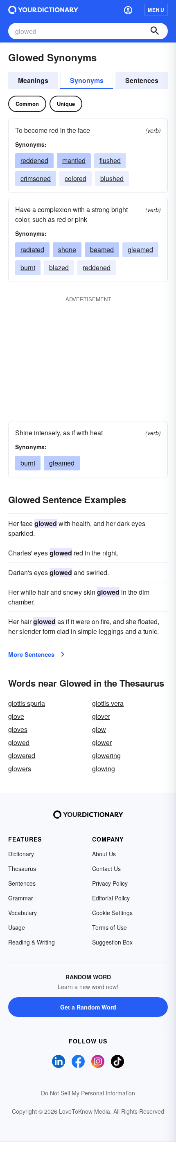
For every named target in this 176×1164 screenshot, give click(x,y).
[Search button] (154, 31)
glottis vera (108, 703)
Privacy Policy (110, 883)
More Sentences (31, 654)
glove (16, 716)
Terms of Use (109, 927)
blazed (59, 267)
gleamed (140, 249)
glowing (103, 768)
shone (67, 249)
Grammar (20, 898)
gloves (17, 729)
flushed (110, 160)
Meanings (33, 80)
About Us (104, 854)
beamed (102, 249)
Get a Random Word (88, 1007)
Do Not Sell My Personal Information (88, 1093)
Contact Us (106, 868)
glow (99, 729)
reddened (34, 160)
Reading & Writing (31, 942)
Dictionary (21, 854)
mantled (74, 160)
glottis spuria (26, 703)
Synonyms (87, 80)
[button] (128, 9)
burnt (27, 267)
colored (75, 178)
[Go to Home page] (43, 10)
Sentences (141, 80)
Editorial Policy (111, 898)
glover (101, 716)
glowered (21, 755)
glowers (19, 768)
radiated (32, 249)
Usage (16, 927)
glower (102, 742)
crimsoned (35, 178)
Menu (156, 9)
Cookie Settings (112, 913)
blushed (112, 178)
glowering (106, 755)
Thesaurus (22, 868)
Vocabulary (22, 913)
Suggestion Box (112, 942)
